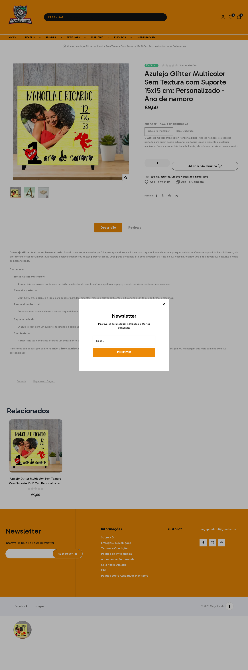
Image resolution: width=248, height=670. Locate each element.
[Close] (163, 304)
